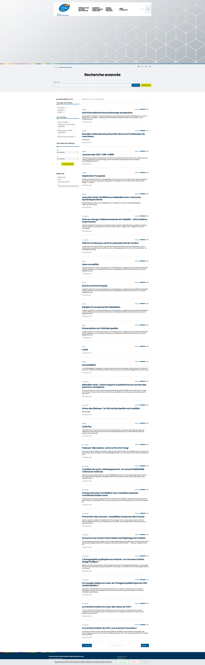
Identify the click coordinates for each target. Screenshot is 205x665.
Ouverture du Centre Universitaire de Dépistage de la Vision (114, 538)
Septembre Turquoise (93, 176)
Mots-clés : (57, 82)
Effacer (136, 85)
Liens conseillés (123, 9)
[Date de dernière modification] (68, 186)
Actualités (61, 108)
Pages (60, 112)
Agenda (60, 110)
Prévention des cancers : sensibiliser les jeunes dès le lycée (113, 517)
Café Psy (86, 427)
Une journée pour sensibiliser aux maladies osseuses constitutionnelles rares (110, 494)
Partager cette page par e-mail (146, 66)
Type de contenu (64, 182)
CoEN (85, 350)
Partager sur (150, 66)
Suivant (144, 645)
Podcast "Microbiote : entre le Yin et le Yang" (105, 448)
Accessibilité (89, 365)
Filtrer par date (68, 164)
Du (58, 150)
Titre (59, 179)
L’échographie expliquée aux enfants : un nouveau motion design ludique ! (113, 560)
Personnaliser (145, 662)
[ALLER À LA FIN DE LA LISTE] (123, 645)
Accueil (56, 67)
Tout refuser (133, 662)
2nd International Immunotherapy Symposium (107, 113)
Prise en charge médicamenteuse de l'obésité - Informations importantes (114, 220)
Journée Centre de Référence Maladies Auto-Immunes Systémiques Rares (111, 198)
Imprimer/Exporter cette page (139, 66)
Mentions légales (122, 656)
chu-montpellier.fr (63, 15)
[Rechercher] (148, 9)
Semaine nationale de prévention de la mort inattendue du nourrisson (113, 135)
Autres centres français (109, 9)
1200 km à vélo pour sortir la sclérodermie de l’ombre (110, 243)
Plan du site (120, 658)
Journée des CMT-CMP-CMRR (98, 154)
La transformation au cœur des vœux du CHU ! (106, 607)
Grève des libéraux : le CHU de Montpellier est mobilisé (111, 408)
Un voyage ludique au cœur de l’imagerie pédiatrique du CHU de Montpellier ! (114, 584)
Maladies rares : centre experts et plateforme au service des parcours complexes (114, 386)
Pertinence (61, 177)
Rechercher (146, 85)
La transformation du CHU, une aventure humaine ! (109, 628)
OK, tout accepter (123, 662)
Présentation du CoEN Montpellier (83, 9)
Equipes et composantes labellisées (97, 9)
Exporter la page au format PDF (142, 66)
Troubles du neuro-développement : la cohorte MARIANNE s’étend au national (113, 470)
